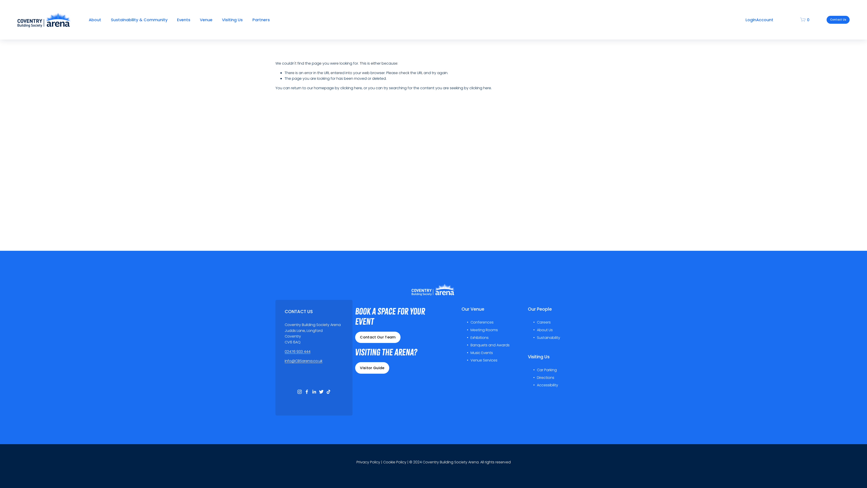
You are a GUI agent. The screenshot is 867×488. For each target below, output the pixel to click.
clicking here (351, 88)
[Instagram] (299, 391)
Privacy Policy (368, 462)
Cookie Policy (394, 462)
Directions (545, 377)
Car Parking (547, 370)
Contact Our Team (378, 337)
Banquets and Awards (490, 345)
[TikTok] (328, 391)
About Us (545, 330)
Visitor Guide (372, 368)
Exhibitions (480, 337)
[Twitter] (321, 391)
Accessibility (547, 385)
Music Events (482, 352)
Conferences (482, 322)
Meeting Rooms (484, 330)
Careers (544, 322)
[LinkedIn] (314, 391)
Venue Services (484, 360)
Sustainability (548, 337)
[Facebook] (307, 391)
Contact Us (838, 19)
